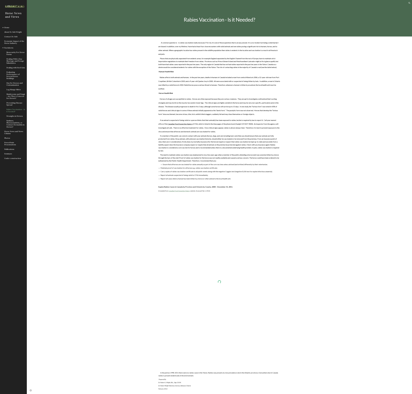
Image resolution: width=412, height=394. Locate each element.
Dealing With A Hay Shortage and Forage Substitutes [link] (15, 61)
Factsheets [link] (8, 48)
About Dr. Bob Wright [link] (13, 32)
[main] (219, 18)
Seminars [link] (8, 154)
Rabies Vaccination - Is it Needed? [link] (15, 110)
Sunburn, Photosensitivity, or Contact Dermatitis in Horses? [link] (15, 124)
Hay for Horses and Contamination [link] (14, 84)
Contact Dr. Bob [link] (10, 37)
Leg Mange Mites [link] (13, 89)
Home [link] (6, 27)
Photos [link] (7, 138)
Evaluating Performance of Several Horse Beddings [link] (13, 75)
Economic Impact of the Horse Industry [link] (14, 42)
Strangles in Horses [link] (14, 116)
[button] (409, 3)
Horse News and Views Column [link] (13, 132)
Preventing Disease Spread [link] (14, 104)
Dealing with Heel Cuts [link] (15, 68)
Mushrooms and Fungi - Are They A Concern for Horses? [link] (15, 96)
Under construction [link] (12, 158)
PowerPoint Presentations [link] (10, 143)
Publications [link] (9, 149)
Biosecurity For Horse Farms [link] (15, 53)
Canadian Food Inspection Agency (180, 124)
